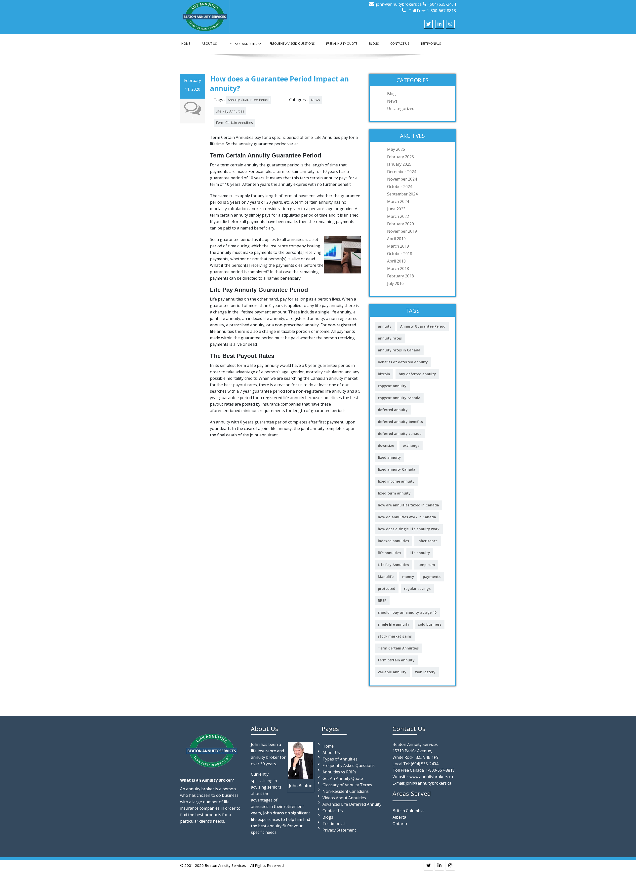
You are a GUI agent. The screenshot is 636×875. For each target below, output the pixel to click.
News (315, 99)
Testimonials (431, 43)
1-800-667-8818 (440, 770)
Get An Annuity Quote (342, 778)
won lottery (425, 672)
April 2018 (396, 261)
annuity (385, 326)
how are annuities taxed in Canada (408, 505)
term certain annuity (396, 660)
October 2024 (399, 186)
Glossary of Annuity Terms (347, 785)
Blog (391, 93)
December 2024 (401, 171)
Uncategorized (400, 108)
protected (386, 588)
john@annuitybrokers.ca (399, 4)
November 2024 (402, 179)
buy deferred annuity (417, 374)
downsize (386, 445)
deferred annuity (393, 409)
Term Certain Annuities (234, 122)
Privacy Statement (339, 830)
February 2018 (400, 275)
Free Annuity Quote (341, 43)
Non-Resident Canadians (345, 791)
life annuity (420, 552)
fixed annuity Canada (396, 469)
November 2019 (402, 231)
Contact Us (399, 43)
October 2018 (399, 253)
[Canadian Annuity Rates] (205, 15)
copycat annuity (392, 385)
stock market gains (395, 636)
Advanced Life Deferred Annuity (351, 804)
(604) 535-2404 (442, 4)
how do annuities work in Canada (407, 517)
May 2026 (396, 149)
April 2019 (396, 238)
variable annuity (392, 672)
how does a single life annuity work (408, 529)
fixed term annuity (394, 493)
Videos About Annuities (344, 797)
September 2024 (402, 193)
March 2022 (398, 216)
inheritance (427, 540)
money (408, 576)
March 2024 (398, 201)
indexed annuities (393, 540)
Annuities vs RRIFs (339, 772)
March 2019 (398, 246)
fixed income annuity (396, 481)
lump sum (426, 564)
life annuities (389, 552)
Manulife (386, 576)
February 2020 (400, 223)
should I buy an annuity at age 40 (407, 612)
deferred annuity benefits (400, 421)
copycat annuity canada (399, 397)
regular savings (417, 588)
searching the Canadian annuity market (321, 378)
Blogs (374, 43)
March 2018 (398, 268)
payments (431, 576)
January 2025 (399, 164)
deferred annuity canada (400, 433)
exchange (411, 445)
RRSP (382, 600)
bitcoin (384, 374)
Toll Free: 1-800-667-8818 (432, 10)
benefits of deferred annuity (403, 362)
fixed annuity (389, 457)
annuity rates (390, 338)
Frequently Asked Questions (292, 43)
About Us (209, 43)
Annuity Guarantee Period (249, 99)
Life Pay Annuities (229, 111)
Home (185, 43)
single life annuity (393, 624)
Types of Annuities (242, 44)
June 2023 (396, 208)
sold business (429, 624)
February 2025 (400, 156)
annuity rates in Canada (399, 350)
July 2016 (395, 283)
